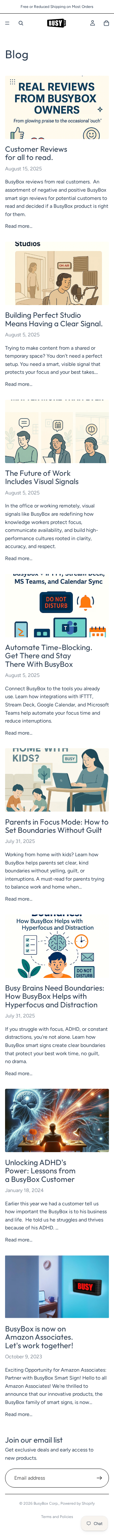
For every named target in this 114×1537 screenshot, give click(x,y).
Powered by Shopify (77, 1503)
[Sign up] (99, 1477)
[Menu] (7, 23)
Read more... (18, 226)
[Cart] (106, 23)
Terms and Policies (57, 1517)
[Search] (21, 23)
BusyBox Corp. (46, 1503)
